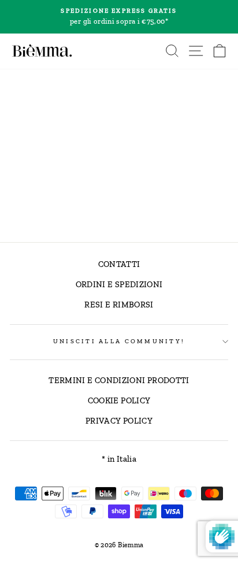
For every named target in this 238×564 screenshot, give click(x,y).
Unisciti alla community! (119, 341)
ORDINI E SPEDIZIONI (119, 284)
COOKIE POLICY (119, 400)
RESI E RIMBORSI (118, 304)
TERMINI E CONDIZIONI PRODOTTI (119, 380)
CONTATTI (119, 264)
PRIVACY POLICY (119, 420)
